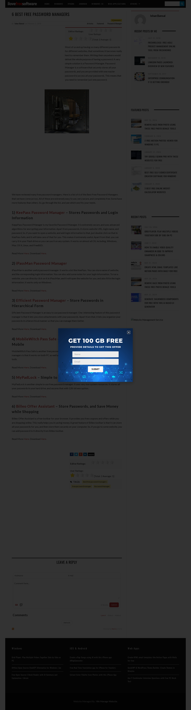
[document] (95, 355)
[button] (129, 332)
